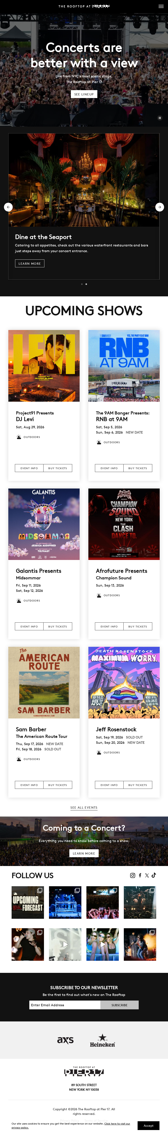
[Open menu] (159, 6)
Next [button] (159, 207)
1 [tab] (82, 284)
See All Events (84, 807)
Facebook (140, 875)
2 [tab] (86, 284)
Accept (149, 1126)
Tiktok (154, 875)
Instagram (132, 875)
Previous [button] (8, 207)
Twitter (147, 875)
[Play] (160, 118)
